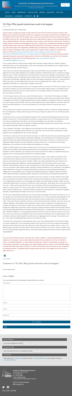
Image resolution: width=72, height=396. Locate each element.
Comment (7, 283)
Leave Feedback (29, 343)
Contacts (28, 16)
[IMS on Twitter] (34, 16)
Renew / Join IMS (65, 5)
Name (5, 303)
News (14, 12)
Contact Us (19, 384)
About (7, 12)
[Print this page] (36, 255)
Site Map (13, 390)
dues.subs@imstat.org (10, 360)
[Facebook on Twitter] (8, 387)
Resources (9, 16)
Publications (33, 12)
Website (6, 315)
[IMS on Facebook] (37, 16)
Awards (42, 12)
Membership (21, 12)
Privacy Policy (6, 390)
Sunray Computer (24, 382)
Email (5, 309)
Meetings (59, 12)
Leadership (19, 16)
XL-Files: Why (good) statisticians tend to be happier (28, 24)
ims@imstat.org (18, 358)
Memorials (51, 12)
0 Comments (6, 259)
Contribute (37, 351)
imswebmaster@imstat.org (40, 358)
